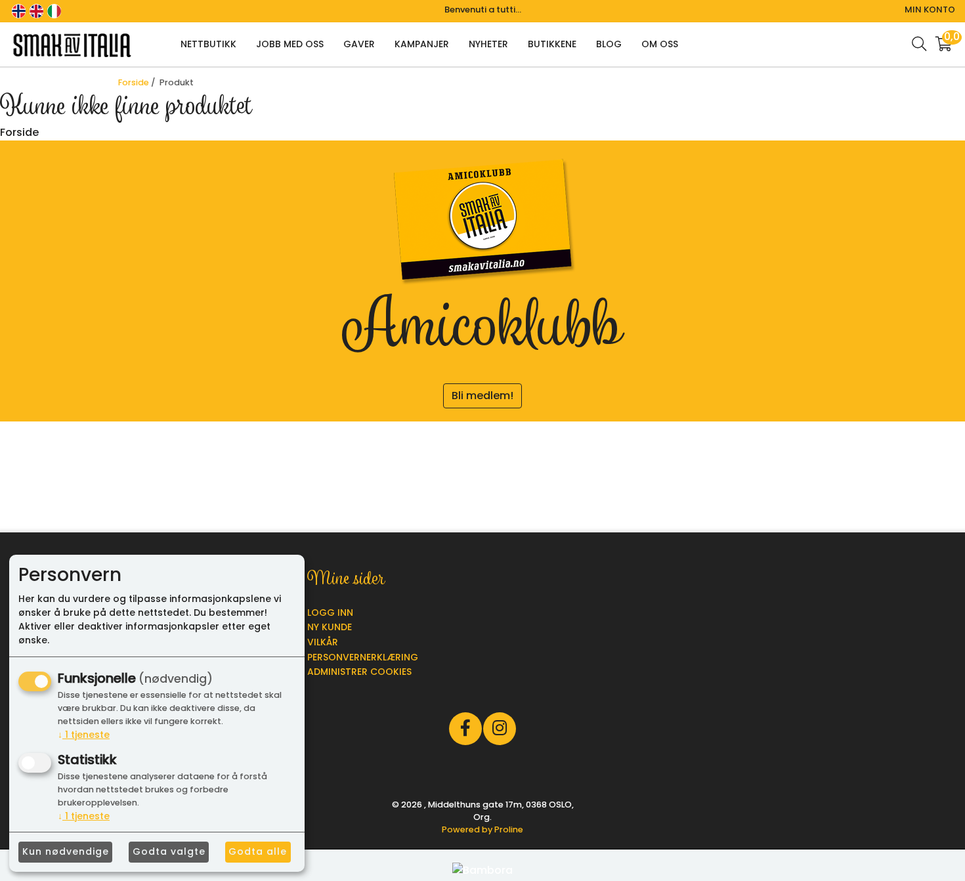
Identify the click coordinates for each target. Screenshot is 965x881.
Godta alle (257, 851)
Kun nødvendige (65, 851)
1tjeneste (84, 734)
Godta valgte (169, 851)
